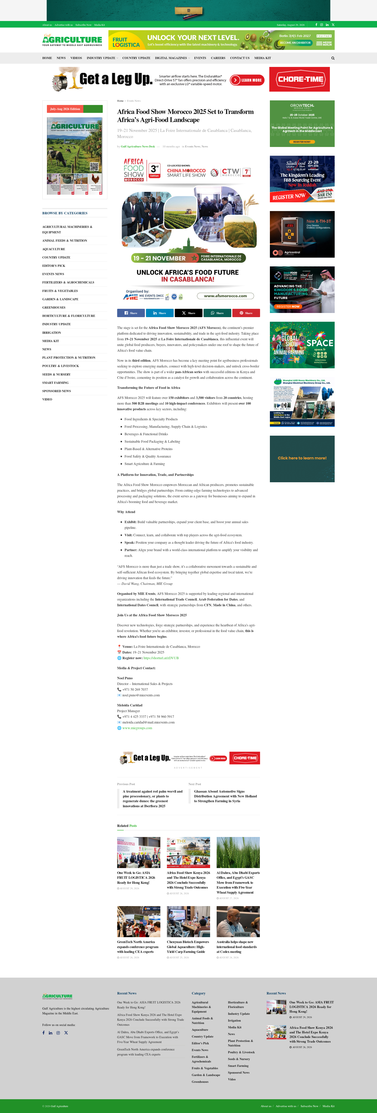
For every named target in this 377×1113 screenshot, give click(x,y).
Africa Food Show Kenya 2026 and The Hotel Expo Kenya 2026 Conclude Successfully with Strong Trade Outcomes (188, 880)
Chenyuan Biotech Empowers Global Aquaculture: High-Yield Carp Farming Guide (188, 946)
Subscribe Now (83, 24)
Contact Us (240, 58)
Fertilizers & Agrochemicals (68, 282)
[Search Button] (333, 57)
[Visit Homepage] (72, 40)
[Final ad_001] (302, 402)
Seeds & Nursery (56, 374)
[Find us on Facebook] (316, 24)
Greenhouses (53, 307)
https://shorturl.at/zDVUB (161, 657)
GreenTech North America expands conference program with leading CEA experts (137, 946)
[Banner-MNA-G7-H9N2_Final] (302, 459)
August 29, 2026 (129, 888)
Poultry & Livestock (60, 365)
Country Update (136, 58)
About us (47, 24)
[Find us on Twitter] (333, 24)
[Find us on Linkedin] (50, 1033)
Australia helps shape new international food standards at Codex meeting (237, 946)
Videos (76, 58)
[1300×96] (188, 10)
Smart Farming (55, 382)
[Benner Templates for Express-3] (302, 123)
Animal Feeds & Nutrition (64, 240)
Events (200, 58)
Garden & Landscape (60, 299)
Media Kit (99, 24)
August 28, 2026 (179, 893)
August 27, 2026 (229, 898)
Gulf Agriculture (59, 1106)
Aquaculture (53, 249)
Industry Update (101, 58)
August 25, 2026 (179, 957)
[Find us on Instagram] (321, 24)
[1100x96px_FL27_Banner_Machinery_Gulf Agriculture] (221, 39)
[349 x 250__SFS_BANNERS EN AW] (302, 179)
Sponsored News (56, 391)
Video (47, 399)
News (61, 58)
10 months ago (171, 146)
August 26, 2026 (129, 957)
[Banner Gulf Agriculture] (302, 234)
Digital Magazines (171, 58)
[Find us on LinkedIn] (327, 24)
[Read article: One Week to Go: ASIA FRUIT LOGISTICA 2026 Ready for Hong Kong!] (138, 852)
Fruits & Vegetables (60, 290)
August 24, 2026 (229, 957)
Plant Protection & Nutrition (68, 357)
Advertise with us (64, 24)
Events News (134, 100)
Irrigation (51, 332)
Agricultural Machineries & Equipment (67, 229)
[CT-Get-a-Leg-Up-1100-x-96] (188, 79)
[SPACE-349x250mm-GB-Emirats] (302, 345)
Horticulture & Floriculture (68, 315)
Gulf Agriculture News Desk (138, 146)
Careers (218, 58)
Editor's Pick (53, 265)
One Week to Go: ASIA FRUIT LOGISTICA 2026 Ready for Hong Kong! (136, 877)
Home (47, 58)
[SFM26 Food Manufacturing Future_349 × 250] (302, 289)
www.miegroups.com (137, 727)
